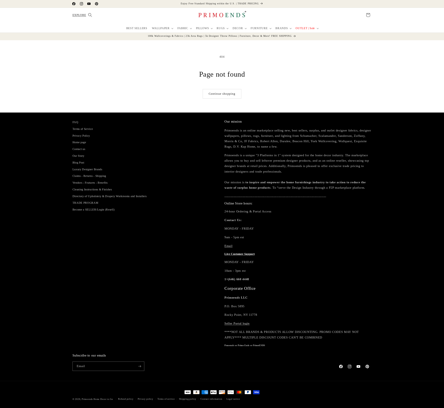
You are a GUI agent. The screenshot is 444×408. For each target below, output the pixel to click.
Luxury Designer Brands (87, 169)
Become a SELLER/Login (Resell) (93, 209)
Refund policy (125, 399)
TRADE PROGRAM (85, 202)
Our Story (78, 155)
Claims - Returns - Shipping (89, 176)
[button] (76, 15)
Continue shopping (222, 93)
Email (228, 246)
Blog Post (78, 162)
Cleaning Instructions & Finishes (92, 189)
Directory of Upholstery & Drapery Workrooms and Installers (109, 196)
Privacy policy (145, 399)
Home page (79, 142)
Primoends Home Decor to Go (97, 399)
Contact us (78, 149)
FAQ (75, 122)
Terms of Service (82, 128)
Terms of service (166, 399)
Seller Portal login (237, 323)
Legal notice (233, 399)
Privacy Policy (81, 135)
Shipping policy (187, 399)
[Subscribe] (139, 366)
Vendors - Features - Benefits (90, 182)
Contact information (211, 399)
